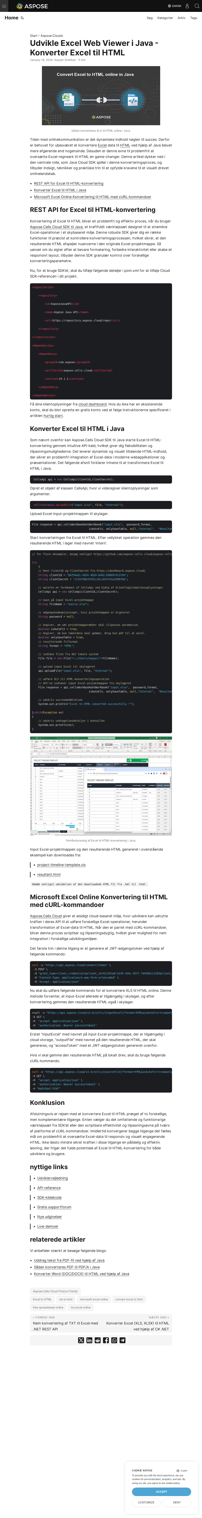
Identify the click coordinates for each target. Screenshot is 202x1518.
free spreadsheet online (48, 1307)
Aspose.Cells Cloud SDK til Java (56, 227)
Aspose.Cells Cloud (46, 916)
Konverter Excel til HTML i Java (60, 190)
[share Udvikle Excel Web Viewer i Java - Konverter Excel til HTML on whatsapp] (114, 1341)
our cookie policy (171, 1483)
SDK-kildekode (49, 1197)
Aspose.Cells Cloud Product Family (55, 1291)
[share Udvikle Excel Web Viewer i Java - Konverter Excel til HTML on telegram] (122, 1341)
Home (11, 18)
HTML (125, 145)
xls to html (65, 1299)
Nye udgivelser (49, 1217)
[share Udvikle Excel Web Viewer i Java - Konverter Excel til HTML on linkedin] (89, 1341)
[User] (187, 6)
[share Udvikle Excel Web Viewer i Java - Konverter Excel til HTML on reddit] (98, 1341)
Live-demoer (47, 1226)
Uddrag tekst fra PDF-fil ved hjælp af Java (69, 1260)
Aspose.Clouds (52, 36)
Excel (102, 145)
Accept (161, 1491)
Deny (177, 1502)
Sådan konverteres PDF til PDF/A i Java (67, 1267)
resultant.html (49, 874)
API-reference (49, 1188)
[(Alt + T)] (22, 18)
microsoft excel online (94, 1299)
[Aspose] (32, 6)
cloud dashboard (93, 404)
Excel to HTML (42, 1299)
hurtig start (53, 416)
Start (33, 36)
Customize (146, 1502)
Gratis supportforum (54, 1207)
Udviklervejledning (52, 1178)
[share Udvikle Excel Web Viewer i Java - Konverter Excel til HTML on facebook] (106, 1341)
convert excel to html (129, 1299)
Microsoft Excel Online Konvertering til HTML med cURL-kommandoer (92, 197)
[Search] (197, 6)
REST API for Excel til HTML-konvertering (68, 183)
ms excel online (81, 1307)
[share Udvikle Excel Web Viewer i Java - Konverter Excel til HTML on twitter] (81, 1341)
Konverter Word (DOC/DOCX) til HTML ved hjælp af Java (81, 1274)
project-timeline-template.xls (61, 865)
